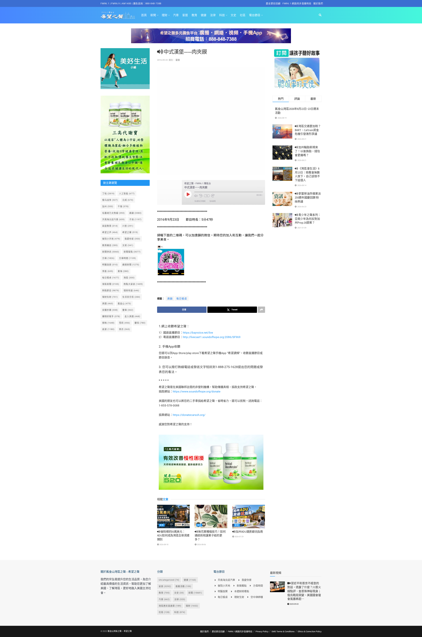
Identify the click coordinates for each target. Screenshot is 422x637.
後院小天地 (111, 238)
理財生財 (110, 297)
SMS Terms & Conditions (283, 631)
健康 (203, 15)
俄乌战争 (110, 200)
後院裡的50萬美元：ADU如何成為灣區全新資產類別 (173, 535)
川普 (127, 226)
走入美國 (132, 316)
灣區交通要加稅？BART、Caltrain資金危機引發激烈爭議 (308, 130)
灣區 (129, 277)
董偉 (127, 310)
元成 (127, 200)
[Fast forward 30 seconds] (212, 195)
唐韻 (170, 298)
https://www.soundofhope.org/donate (196, 391)
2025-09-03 (294, 604)
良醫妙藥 (110, 310)
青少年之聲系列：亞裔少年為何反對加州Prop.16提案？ (308, 219)
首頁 (144, 15)
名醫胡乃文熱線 (113, 213)
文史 (233, 15)
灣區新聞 (110, 284)
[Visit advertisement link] (211, 38)
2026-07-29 (238, 537)
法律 (213, 15)
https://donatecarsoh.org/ (189, 415)
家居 (185, 15)
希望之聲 (130, 232)
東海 (123, 271)
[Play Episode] (188, 194)
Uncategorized (169, 580)
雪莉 (124, 323)
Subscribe (200, 201)
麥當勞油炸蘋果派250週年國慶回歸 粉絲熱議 (308, 197)
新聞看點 (132, 251)
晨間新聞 (130, 264)
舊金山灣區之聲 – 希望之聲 (120, 631)
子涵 (135, 219)
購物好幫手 (111, 316)
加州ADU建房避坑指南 (249, 531)
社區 (242, 15)
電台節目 (254, 15)
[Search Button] (320, 15)
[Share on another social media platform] (261, 310)
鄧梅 (108, 323)
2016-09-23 (162, 60)
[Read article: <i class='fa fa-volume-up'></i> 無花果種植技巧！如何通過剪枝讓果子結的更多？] (211, 516)
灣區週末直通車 (170, 606)
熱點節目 (110, 290)
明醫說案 (110, 264)
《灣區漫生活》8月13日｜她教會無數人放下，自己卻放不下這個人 (307, 174)
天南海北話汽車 (113, 219)
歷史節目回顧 (273, 3)
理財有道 (131, 290)
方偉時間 (127, 258)
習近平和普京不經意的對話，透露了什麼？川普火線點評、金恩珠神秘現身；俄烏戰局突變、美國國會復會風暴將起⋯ (304, 591)
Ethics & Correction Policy (309, 631)
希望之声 (110, 232)
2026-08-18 (163, 545)
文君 (127, 245)
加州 (107, 206)
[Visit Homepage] (118, 15)
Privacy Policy (262, 631)
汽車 (176, 15)
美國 (107, 303)
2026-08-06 (201, 545)
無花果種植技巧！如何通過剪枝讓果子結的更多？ (210, 535)
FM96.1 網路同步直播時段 (297, 3)
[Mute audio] (195, 195)
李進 (107, 271)
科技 (222, 15)
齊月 (124, 329)
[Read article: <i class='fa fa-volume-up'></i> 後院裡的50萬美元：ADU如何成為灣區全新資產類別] (173, 516)
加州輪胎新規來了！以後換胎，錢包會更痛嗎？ (307, 151)
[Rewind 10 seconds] (200, 195)
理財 (164, 15)
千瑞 (123, 206)
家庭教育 (110, 226)
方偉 (108, 258)
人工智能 (127, 193)
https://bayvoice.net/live (198, 332)
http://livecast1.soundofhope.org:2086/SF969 (212, 337)
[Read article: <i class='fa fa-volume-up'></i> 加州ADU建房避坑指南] (248, 516)
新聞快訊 (110, 251)
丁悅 (108, 193)
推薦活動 (183, 586)
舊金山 (124, 303)
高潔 (108, 329)
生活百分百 (131, 297)
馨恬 (140, 323)
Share (213, 201)
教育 (194, 15)
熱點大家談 (133, 284)
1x (207, 196)
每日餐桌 (181, 298)
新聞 (153, 15)
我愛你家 (132, 238)
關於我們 (318, 3)
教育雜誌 (110, 245)
